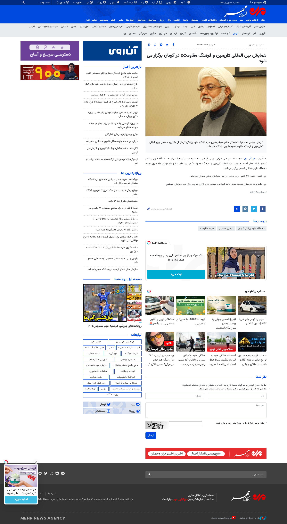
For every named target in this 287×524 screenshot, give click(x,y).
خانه (263, 20)
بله (142, 2)
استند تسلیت (93, 353)
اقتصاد (177, 20)
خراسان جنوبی (133, 27)
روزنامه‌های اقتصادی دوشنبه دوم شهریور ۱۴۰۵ (113, 326)
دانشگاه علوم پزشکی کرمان (251, 228)
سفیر (111, 348)
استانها (262, 44)
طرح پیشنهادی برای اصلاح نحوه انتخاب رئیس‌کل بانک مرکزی (111, 86)
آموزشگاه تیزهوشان (125, 377)
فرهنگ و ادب (252, 20)
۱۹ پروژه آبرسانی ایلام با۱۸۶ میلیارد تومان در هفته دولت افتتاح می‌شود (113, 125)
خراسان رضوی (116, 27)
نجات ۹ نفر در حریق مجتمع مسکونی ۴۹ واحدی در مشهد (113, 210)
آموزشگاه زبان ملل (96, 383)
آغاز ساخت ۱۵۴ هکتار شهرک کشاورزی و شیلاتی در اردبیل (112, 150)
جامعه (186, 20)
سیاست (152, 20)
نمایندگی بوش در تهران (126, 383)
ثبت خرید (176, 274)
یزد (124, 34)
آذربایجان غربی (225, 27)
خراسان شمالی (99, 27)
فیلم (113, 20)
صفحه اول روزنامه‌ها (128, 279)
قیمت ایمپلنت (128, 371)
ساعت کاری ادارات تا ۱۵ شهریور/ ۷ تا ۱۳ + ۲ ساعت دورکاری (112, 249)
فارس (32, 27)
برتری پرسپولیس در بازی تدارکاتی (121, 134)
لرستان (173, 34)
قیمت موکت (131, 353)
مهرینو (104, 389)
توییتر (113, 2)
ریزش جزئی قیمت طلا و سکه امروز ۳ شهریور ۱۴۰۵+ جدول (112, 192)
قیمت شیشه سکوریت (129, 348)
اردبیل (201, 27)
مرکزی (153, 34)
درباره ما (52, 494)
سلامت (194, 20)
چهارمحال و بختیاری (152, 27)
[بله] (57, 474)
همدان (132, 34)
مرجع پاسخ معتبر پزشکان (126, 365)
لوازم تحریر (95, 342)
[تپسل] (149, 243)
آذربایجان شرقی (243, 27)
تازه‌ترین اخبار (132, 67)
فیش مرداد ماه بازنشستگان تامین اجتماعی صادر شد (112, 141)
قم (254, 34)
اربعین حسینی (226, 228)
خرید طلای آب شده (94, 348)
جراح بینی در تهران (125, 342)
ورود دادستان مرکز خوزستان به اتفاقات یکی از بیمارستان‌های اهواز (115, 221)
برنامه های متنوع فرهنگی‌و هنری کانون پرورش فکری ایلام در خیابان (112, 75)
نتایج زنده (77, 2)
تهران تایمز (90, 389)
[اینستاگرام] (51, 474)
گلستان (192, 34)
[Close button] (36, 462)
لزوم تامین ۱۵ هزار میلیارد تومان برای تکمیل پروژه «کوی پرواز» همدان (113, 114)
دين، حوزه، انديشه (228, 20)
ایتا (87, 2)
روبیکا (99, 2)
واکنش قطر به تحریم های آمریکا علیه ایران (117, 230)
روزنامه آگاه (112, 395)
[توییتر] (45, 474)
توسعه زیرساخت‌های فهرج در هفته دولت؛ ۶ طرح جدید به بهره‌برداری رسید (111, 104)
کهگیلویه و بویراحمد (209, 34)
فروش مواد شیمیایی (96, 365)
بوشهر (177, 27)
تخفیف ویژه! (21, 499)
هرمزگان (143, 34)
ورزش (161, 20)
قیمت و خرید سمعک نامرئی (126, 389)
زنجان (74, 27)
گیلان (183, 34)
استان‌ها (130, 20)
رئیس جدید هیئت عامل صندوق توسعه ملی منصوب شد (112, 260)
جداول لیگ (61, 2)
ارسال (151, 435)
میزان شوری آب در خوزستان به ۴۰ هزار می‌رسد (114, 95)
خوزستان (84, 27)
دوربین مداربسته (98, 359)
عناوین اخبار (259, 27)
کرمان (235, 34)
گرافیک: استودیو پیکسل (221, 518)
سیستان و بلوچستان (48, 27)
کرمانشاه (225, 34)
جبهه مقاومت (207, 228)
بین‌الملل (141, 20)
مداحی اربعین (128, 359)
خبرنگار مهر (249, 159)
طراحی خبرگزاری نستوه (249, 518)
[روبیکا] (40, 474)
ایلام (185, 27)
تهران (167, 27)
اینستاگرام (129, 2)
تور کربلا (113, 353)
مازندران (163, 34)
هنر (241, 20)
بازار (169, 20)
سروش (169, 2)
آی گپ (155, 2)
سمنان (64, 27)
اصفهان (211, 27)
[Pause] (210, 276)
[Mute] (216, 276)
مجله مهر (103, 20)
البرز (193, 27)
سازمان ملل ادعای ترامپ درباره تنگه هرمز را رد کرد (113, 269)
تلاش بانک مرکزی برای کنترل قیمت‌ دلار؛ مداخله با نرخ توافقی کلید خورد (110, 239)
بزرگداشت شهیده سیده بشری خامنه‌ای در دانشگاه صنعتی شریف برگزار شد (113, 181)
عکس (120, 20)
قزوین (262, 34)
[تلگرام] (62, 474)
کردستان (246, 34)
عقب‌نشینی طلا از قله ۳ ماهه (123, 201)
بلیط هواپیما (96, 377)
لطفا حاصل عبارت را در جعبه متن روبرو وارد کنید (241, 423)
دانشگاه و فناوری (209, 20)
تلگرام (184, 2)
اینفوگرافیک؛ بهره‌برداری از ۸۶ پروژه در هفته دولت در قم (112, 161)
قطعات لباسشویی (98, 371)
